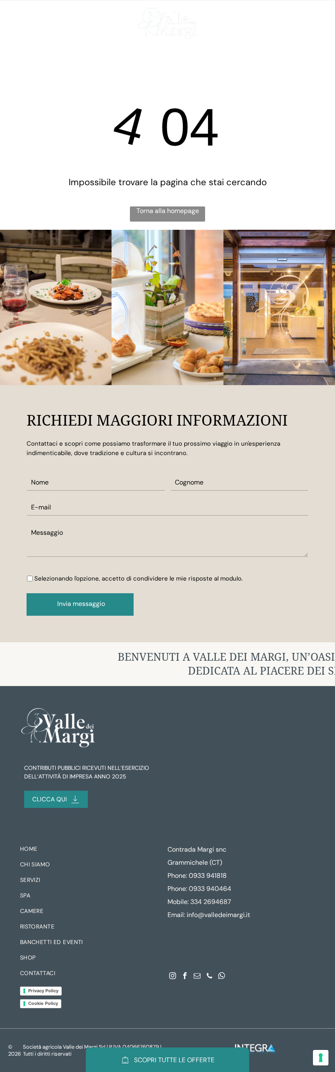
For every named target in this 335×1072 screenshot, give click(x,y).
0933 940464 (210, 888)
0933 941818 (208, 875)
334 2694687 (210, 901)
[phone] (209, 977)
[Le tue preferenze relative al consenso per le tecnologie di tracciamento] (320, 1057)
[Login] (303, 24)
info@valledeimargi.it (218, 915)
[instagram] (173, 977)
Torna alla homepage (167, 210)
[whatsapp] (222, 977)
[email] (197, 977)
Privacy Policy (43, 991)
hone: (179, 888)
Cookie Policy (43, 1003)
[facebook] (185, 977)
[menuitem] (88, 851)
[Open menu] (19, 24)
